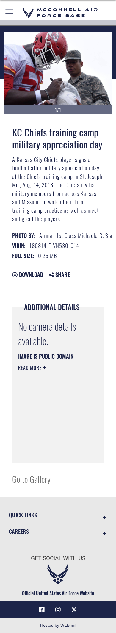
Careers (19, 531)
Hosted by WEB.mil (58, 625)
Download (30, 274)
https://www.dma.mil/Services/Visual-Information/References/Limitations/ (54, 451)
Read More (30, 367)
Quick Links (23, 515)
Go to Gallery (31, 478)
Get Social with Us (58, 558)
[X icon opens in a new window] (74, 609)
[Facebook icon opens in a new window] (41, 609)
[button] (9, 12)
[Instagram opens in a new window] (58, 609)
